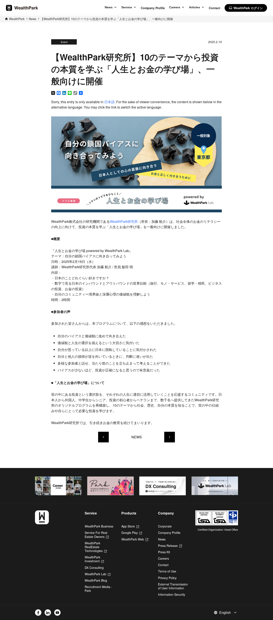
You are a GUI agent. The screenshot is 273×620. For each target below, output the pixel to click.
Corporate (165, 526)
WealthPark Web (134, 539)
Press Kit (164, 552)
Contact (214, 8)
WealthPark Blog (96, 580)
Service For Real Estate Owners (97, 534)
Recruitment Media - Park (98, 589)
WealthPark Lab (97, 574)
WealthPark (17, 18)
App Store (130, 526)
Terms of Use (167, 571)
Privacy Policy (167, 578)
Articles (194, 7)
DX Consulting (94, 567)
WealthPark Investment (94, 559)
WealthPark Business (99, 526)
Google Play (131, 532)
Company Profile (153, 8)
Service (126, 7)
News (109, 7)
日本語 (109, 101)
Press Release (170, 545)
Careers (174, 7)
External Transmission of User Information (173, 586)
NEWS (136, 437)
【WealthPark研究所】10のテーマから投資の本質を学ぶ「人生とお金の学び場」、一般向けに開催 (107, 18)
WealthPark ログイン (246, 8)
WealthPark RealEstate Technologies (96, 547)
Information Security (171, 594)
